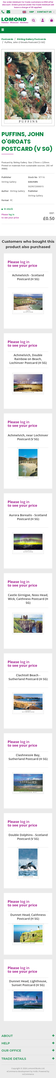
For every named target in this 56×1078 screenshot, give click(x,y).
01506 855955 (3, 12)
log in (11, 214)
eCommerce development (18, 1071)
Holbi (35, 1071)
